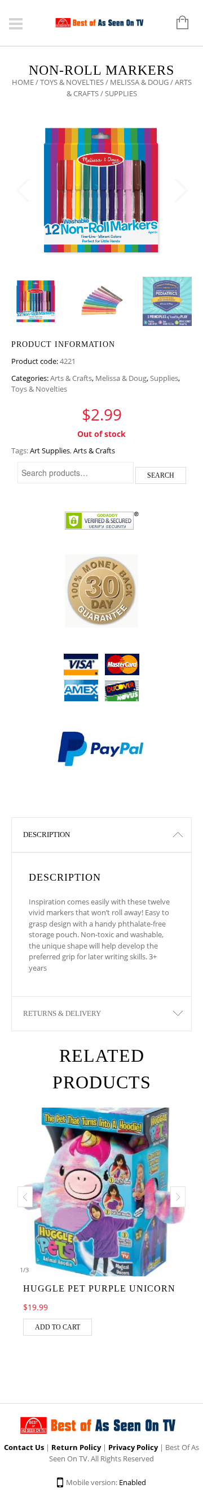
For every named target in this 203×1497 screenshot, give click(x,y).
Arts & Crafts (71, 378)
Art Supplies (50, 450)
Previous (22, 191)
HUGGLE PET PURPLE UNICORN (99, 1288)
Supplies (164, 378)
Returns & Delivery (62, 1013)
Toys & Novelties (72, 82)
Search (160, 475)
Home (23, 82)
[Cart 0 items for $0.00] (177, 23)
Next (180, 191)
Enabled (132, 1482)
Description (46, 834)
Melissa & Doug (139, 82)
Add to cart (57, 1327)
